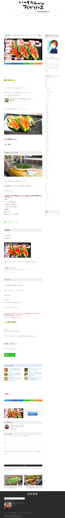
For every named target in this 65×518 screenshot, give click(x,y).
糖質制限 (46, 79)
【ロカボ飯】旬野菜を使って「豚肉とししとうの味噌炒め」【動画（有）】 (15, 370)
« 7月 (46, 71)
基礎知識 (47, 82)
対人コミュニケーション (50, 167)
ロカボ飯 (17, 15)
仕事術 (47, 174)
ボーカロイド (47, 202)
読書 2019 (48, 151)
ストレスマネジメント (50, 164)
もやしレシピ (48, 123)
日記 (46, 186)
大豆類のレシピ (48, 120)
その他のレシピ (48, 139)
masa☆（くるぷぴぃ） (8, 61)
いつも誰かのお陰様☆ (13, 515)
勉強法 (46, 170)
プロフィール (9, 15)
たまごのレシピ (48, 129)
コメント (6, 453)
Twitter (33, 413)
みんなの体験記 (49, 91)
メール (5, 442)
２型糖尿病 (48, 98)
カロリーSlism (18, 185)
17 (45, 66)
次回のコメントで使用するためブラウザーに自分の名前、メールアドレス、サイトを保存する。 (23, 451)
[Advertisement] (32, 25)
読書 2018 (48, 148)
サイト (5, 447)
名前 (5, 438)
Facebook (33, 414)
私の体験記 (49, 95)
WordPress (20, 516)
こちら (15, 505)
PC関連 (47, 192)
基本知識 (47, 101)
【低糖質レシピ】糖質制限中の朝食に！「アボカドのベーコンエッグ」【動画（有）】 (35, 374)
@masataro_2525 (19, 87)
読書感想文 (47, 142)
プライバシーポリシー (45, 15)
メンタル (34, 15)
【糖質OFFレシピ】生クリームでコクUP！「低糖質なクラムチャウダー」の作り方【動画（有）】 (35, 378)
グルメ (47, 196)
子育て (47, 183)
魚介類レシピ (48, 117)
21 (54, 66)
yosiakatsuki (13, 516)
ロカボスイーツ (48, 136)
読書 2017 (48, 145)
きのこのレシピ (48, 126)
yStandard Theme (7, 516)
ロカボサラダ (48, 133)
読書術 (47, 177)
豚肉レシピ (48, 110)
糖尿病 (46, 85)
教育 (46, 180)
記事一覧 (13, 428)
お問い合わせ (56, 15)
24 (45, 68)
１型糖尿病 (26, 15)
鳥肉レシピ (48, 114)
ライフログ (47, 199)
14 (54, 64)
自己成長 (47, 161)
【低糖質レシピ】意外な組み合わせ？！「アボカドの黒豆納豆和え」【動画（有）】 (15, 374)
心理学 (46, 155)
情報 (46, 189)
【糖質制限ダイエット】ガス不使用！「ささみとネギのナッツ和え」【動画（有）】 (15, 379)
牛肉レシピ (48, 107)
